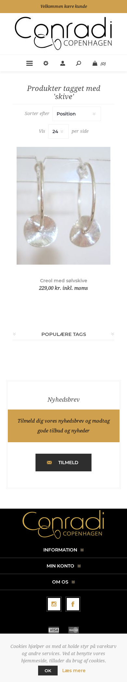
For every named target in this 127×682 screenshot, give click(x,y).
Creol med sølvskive (63, 281)
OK (48, 670)
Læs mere (74, 670)
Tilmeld (68, 462)
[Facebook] (73, 604)
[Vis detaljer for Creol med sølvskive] (63, 206)
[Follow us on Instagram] (54, 604)
